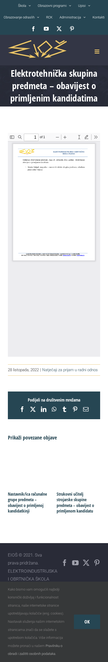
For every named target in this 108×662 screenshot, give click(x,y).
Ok (87, 621)
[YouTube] (75, 562)
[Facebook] (64, 562)
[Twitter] (86, 562)
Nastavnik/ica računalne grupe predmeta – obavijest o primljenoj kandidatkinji (27, 502)
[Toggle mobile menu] (97, 51)
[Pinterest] (97, 562)
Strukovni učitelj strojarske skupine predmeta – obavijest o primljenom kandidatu (75, 502)
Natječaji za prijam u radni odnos (70, 370)
